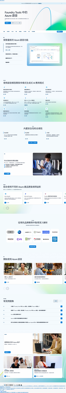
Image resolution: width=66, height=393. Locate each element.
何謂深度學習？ (61, 388)
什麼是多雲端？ (50, 388)
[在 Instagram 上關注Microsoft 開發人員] (17, 385)
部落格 (18, 388)
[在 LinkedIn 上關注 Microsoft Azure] (19, 385)
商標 (21, 392)
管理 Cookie (15, 392)
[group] (12, 198)
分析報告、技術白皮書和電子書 (35, 388)
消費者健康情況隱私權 (3, 392)
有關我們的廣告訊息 (25, 392)
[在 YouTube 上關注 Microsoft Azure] (21, 385)
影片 (41, 388)
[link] (4, 32)
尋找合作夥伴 (13, 388)
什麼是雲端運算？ (45, 388)
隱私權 (13, 392)
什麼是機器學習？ (56, 388)
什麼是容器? (8, 389)
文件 (16, 388)
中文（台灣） (2, 390)
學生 (24, 388)
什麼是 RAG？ (12, 389)
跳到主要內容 (2, 0)
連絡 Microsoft (9, 392)
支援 (3, 387)
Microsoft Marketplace (7, 388)
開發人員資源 (21, 388)
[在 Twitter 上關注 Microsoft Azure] (15, 385)
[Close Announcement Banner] (61, 3)
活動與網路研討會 (28, 388)
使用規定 (19, 392)
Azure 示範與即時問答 (7, 387)
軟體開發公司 (2, 388)
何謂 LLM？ (4, 389)
